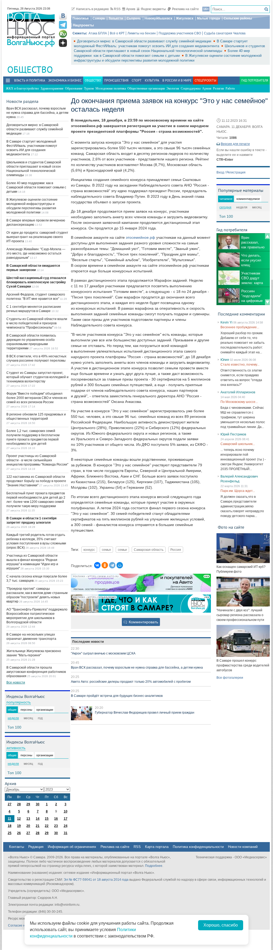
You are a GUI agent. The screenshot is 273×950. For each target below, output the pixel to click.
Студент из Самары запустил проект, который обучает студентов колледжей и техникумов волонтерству (37, 377)
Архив (130, 9)
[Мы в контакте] (63, 16)
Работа (230, 88)
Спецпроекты (205, 80)
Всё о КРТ (117, 33)
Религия (218, 88)
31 (65, 833)
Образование (73, 88)
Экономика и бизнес (65, 80)
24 (65, 826)
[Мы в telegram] (63, 25)
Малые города (208, 18)
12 (19, 818)
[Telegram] (112, 565)
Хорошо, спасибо (220, 925)
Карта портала (156, 847)
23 (56, 826)
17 (65, 818)
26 (19, 833)
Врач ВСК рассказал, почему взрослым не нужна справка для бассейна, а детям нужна (137, 667)
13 (28, 818)
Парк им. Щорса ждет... (237, 491)
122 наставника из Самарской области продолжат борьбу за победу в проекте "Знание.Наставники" (36, 481)
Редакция (35, 847)
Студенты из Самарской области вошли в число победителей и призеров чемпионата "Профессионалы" (36, 323)
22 (47, 826)
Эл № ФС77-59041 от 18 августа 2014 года (96, 880)
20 (28, 826)
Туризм (89, 88)
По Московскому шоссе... (239, 402)
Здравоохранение (52, 88)
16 (56, 818)
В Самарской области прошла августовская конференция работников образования (36, 672)
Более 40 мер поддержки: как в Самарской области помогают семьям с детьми (36, 187)
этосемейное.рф (140, 237)
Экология (172, 88)
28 (19, 804)
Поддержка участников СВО (180, 33)
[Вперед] (267, 302)
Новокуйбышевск (158, 18)
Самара (99, 18)
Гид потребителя (254, 80)
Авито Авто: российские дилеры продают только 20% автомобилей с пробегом (131, 682)
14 (37, 818)
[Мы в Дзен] (63, 43)
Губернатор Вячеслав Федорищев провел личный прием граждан (144, 712)
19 (19, 826)
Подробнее (153, 866)
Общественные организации (146, 88)
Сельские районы (238, 18)
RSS (117, 9)
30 (37, 804)
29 (28, 804)
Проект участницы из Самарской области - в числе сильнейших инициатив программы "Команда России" (37, 460)
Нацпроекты (83, 25)
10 (65, 811)
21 (37, 826)
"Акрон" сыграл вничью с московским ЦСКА (103, 653)
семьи (122, 549)
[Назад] (267, 236)
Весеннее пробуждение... (239, 327)
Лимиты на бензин (141, 33)
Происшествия (116, 80)
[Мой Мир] (120, 565)
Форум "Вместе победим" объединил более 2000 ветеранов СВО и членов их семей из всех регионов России (36, 398)
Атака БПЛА (98, 33)
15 (47, 818)
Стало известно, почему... (239, 364)
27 (9, 804)
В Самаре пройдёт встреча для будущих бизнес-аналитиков (117, 696)
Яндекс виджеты (153, 9)
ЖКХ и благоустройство (22, 88)
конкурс (89, 549)
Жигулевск (184, 18)
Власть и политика (29, 80)
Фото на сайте (231, 527)
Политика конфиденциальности (198, 847)
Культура (152, 80)
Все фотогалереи (229, 678)
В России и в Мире (176, 80)
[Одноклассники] (105, 565)
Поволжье (81, 18)
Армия (206, 88)
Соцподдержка (190, 88)
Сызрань (134, 18)
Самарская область (148, 549)
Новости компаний (243, 847)
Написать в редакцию (92, 9)
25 (9, 833)
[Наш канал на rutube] (63, 34)
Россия (175, 549)
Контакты (16, 847)
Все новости (15, 682)
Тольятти (116, 18)
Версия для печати (235, 144)
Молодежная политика (110, 88)
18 (9, 826)
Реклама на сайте (185, 9)
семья (106, 549)
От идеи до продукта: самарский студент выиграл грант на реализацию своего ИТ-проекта (37, 237)
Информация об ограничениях (72, 847)
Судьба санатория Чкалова (225, 33)
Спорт (137, 80)
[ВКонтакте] (97, 565)
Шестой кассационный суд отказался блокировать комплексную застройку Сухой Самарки (36, 282)
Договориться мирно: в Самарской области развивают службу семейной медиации (144, 41)
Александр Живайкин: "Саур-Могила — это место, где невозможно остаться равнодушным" (35, 253)
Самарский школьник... (237, 444)
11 (9, 818)
